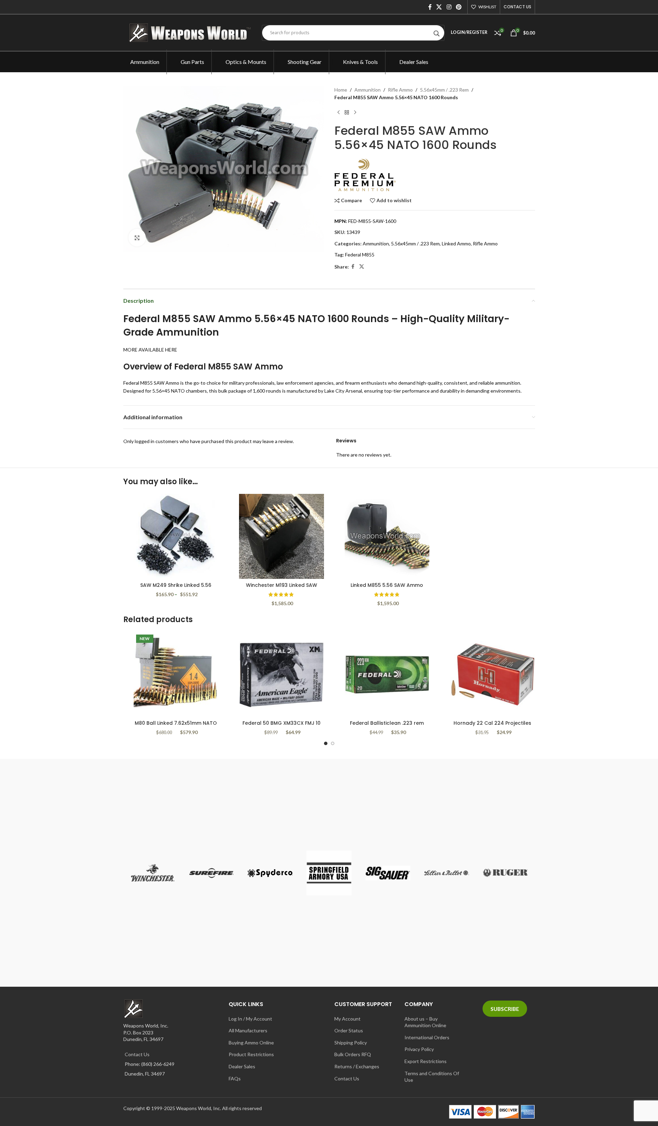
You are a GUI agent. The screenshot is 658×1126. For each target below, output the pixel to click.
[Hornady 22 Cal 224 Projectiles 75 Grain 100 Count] (492, 674)
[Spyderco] (270, 872)
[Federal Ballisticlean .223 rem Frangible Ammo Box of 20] (387, 674)
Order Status (348, 1030)
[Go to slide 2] (332, 743)
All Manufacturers (248, 1030)
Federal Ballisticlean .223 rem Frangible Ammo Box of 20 (387, 726)
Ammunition (367, 90)
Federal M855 (359, 254)
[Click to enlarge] (137, 237)
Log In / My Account (250, 1019)
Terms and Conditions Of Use (431, 1076)
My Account (347, 1019)
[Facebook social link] (430, 7)
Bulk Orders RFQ (352, 1054)
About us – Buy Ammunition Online (425, 1022)
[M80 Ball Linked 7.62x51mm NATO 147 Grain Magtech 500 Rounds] (176, 674)
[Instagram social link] (449, 7)
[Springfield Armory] (328, 872)
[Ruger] (505, 872)
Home (340, 90)
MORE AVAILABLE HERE (150, 350)
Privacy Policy (419, 1049)
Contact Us (137, 1054)
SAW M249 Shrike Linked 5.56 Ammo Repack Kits (175, 588)
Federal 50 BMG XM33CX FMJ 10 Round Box (281, 726)
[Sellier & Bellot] (446, 872)
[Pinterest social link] (459, 7)
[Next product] (355, 113)
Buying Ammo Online (251, 1042)
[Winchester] (152, 872)
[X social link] (439, 7)
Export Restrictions (425, 1061)
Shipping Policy (350, 1042)
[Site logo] (191, 32)
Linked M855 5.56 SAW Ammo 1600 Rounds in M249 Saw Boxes (387, 588)
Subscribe (504, 1008)
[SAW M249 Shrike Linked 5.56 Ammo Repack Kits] (176, 536)
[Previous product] (338, 113)
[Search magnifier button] (436, 35)
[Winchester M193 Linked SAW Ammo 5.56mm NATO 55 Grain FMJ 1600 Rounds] (281, 536)
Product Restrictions (251, 1054)
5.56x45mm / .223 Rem (444, 90)
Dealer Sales (242, 1066)
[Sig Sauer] (388, 872)
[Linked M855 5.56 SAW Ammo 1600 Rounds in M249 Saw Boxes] (387, 536)
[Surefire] (211, 872)
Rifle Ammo (400, 90)
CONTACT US (517, 7)
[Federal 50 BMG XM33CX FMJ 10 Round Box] (281, 674)
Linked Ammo (456, 243)
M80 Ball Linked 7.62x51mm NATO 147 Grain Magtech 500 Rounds (176, 726)
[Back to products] (347, 113)
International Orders (426, 1037)
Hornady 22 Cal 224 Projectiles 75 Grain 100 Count (492, 726)
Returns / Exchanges (356, 1066)
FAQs (235, 1078)
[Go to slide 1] (325, 743)
